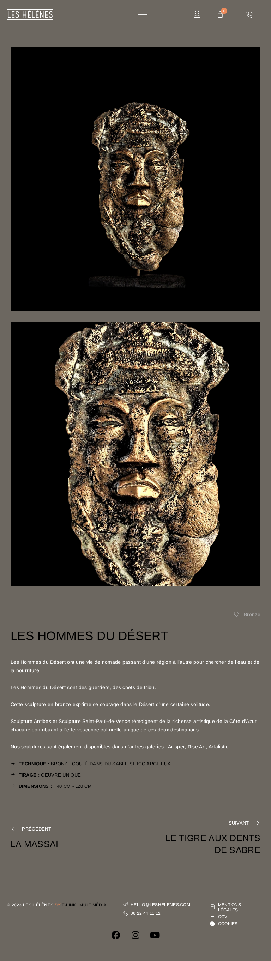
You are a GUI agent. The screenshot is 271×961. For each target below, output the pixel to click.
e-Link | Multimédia (84, 904)
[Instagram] (135, 935)
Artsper (176, 746)
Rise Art (197, 746)
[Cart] (220, 14)
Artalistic (218, 746)
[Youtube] (155, 935)
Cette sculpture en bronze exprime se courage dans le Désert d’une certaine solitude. (110, 704)
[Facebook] (116, 935)
